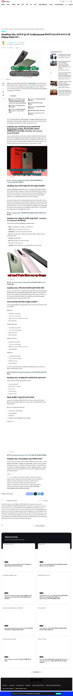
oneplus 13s (39, 479)
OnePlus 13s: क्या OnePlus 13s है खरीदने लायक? (36, 113)
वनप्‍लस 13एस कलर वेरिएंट (34, 486)
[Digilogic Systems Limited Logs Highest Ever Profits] (53, 56)
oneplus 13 (27, 477)
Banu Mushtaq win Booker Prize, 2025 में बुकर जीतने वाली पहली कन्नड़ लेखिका (29, 455)
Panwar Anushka (12, 42)
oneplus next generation (13, 486)
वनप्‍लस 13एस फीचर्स (18, 488)
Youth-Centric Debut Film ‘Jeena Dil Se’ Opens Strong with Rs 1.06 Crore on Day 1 (64, 92)
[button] (58, 693)
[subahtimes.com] (5, 1)
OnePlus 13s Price (34, 480)
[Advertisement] (36, 17)
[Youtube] (40, 680)
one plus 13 (15, 477)
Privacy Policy (29, 693)
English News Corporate (63, 57)
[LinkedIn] (46, 501)
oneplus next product (24, 486)
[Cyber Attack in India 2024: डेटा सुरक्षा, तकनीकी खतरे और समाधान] (19, 648)
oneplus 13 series (32, 479)
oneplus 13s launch (11, 480)
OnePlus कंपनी (31, 83)
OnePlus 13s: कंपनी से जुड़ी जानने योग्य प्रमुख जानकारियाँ (17, 106)
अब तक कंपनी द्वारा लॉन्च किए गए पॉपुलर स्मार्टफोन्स (35, 103)
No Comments (21, 42)
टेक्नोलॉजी (6, 29)
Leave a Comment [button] (40, 525)
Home (2, 29)
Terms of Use (37, 693)
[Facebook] (32, 680)
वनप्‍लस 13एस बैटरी (26, 488)
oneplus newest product (35, 484)
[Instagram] (44, 501)
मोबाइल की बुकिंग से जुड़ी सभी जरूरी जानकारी (37, 110)
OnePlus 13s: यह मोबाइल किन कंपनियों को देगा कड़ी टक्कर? (36, 107)
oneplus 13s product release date (28, 482)
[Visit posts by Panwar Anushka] (3, 43)
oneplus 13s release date (13, 484)
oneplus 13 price (11, 479)
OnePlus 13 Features (36, 477)
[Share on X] (10, 47)
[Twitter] (36, 680)
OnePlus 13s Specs (24, 484)
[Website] (43, 501)
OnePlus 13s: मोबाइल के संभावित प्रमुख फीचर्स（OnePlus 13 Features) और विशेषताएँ (17, 111)
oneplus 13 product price (21, 479)
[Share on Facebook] (7, 47)
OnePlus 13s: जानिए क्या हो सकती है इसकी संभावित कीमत (36, 99)
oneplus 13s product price (13, 482)
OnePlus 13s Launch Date (23, 480)
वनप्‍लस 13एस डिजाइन (11, 488)
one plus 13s (22, 477)
